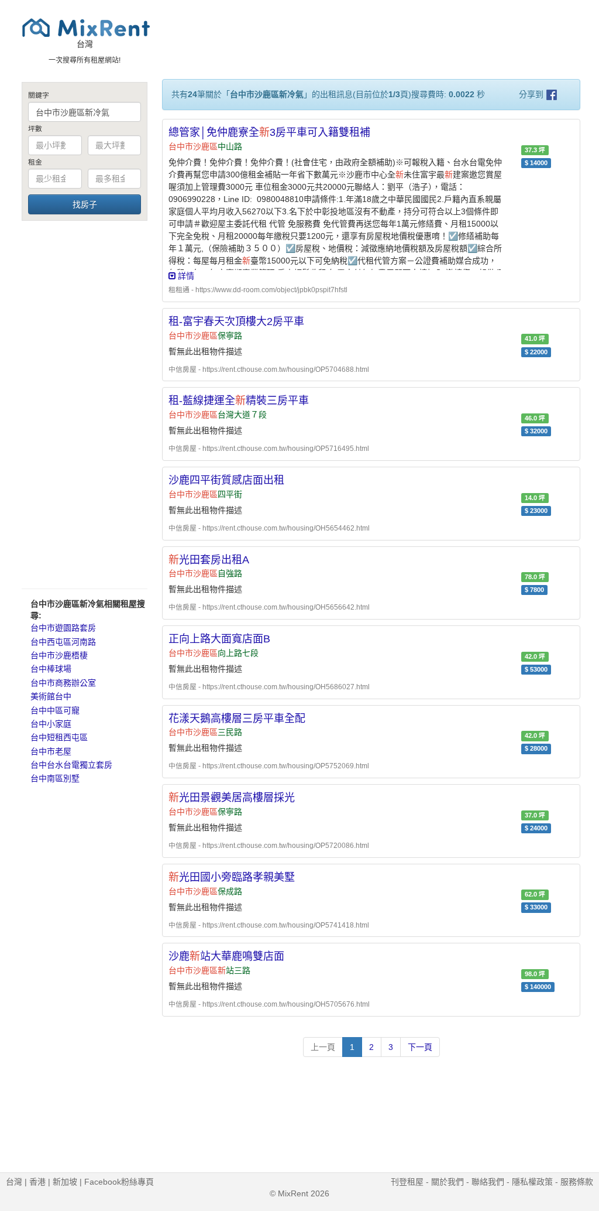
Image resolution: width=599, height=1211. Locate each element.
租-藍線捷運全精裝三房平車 (238, 400)
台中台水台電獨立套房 (71, 764)
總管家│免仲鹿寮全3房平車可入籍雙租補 (269, 132)
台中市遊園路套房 (63, 627)
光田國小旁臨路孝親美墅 (231, 877)
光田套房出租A (208, 560)
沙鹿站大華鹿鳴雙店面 (226, 956)
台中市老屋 (50, 751)
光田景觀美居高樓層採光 (231, 797)
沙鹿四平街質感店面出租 (226, 480)
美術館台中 (50, 696)
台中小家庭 (50, 723)
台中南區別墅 (55, 778)
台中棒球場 (50, 668)
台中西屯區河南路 (63, 641)
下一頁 (420, 1047)
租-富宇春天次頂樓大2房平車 (236, 321)
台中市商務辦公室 (63, 682)
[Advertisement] (84, 404)
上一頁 (323, 1047)
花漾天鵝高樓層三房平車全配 (236, 718)
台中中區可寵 (55, 710)
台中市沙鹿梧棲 (59, 655)
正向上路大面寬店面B (219, 639)
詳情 (184, 275)
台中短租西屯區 (59, 737)
